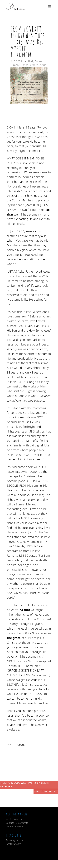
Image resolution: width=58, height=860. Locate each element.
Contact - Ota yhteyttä (17, 822)
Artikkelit (29, 61)
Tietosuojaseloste (15, 840)
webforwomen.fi (14, 819)
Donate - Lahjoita (14, 826)
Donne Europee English (33, 64)
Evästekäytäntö (13, 843)
